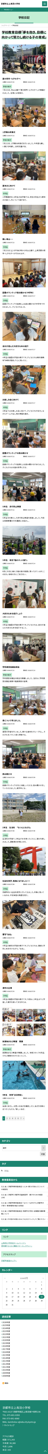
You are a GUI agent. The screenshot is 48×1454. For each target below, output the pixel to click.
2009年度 (6, 1373)
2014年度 (6, 1358)
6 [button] (18, 1118)
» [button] (23, 1118)
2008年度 (6, 1376)
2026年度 (6, 1322)
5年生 (6, 1170)
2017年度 (6, 1349)
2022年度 (6, 1334)
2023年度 (6, 1331)
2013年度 (6, 1361)
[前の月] (4, 1278)
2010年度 (6, 1370)
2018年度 (6, 1346)
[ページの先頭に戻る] (45, 1451)
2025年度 (6, 1325)
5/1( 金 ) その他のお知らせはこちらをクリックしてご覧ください (23, 1219)
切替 (43, 1154)
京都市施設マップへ (9, 1260)
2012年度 (6, 1364)
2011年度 (6, 1367)
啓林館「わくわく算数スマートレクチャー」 (16, 1246)
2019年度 (6, 1343)
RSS (6, 1383)
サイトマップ (9, 1425)
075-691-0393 (13, 1415)
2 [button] (6, 1118)
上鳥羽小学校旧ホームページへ (13, 1243)
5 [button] (15, 1118)
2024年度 (6, 1328)
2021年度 (6, 1337)
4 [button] (12, 1118)
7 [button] (20, 1118)
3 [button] (9, 1118)
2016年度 (6, 1352)
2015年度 (6, 1355)
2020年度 (6, 1340)
